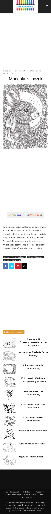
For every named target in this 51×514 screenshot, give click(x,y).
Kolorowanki (7, 71)
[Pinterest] (18, 266)
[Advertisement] (25, 39)
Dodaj (41, 495)
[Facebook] (5, 266)
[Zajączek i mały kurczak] (9, 460)
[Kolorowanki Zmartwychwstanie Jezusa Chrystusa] (9, 343)
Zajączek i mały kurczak (31, 456)
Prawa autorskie (30, 495)
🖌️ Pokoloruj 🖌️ (16, 215)
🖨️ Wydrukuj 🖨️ (35, 215)
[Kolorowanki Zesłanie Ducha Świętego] (9, 356)
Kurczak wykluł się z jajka (32, 443)
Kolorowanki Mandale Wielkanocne (27, 71)
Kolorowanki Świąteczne (35, 257)
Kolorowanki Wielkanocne (12, 260)
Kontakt (29, 497)
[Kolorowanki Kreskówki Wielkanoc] (9, 408)
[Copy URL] (24, 266)
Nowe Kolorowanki (12, 492)
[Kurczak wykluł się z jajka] (9, 447)
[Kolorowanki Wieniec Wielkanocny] (9, 369)
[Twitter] (11, 266)
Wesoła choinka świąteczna (33, 430)
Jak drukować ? (27, 492)
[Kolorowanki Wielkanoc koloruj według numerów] (9, 382)
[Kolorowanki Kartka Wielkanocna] (9, 421)
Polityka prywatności (13, 495)
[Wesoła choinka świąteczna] (9, 434)
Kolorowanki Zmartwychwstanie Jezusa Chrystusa (33, 342)
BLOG (21, 497)
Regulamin (40, 492)
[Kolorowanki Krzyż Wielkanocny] (9, 395)
